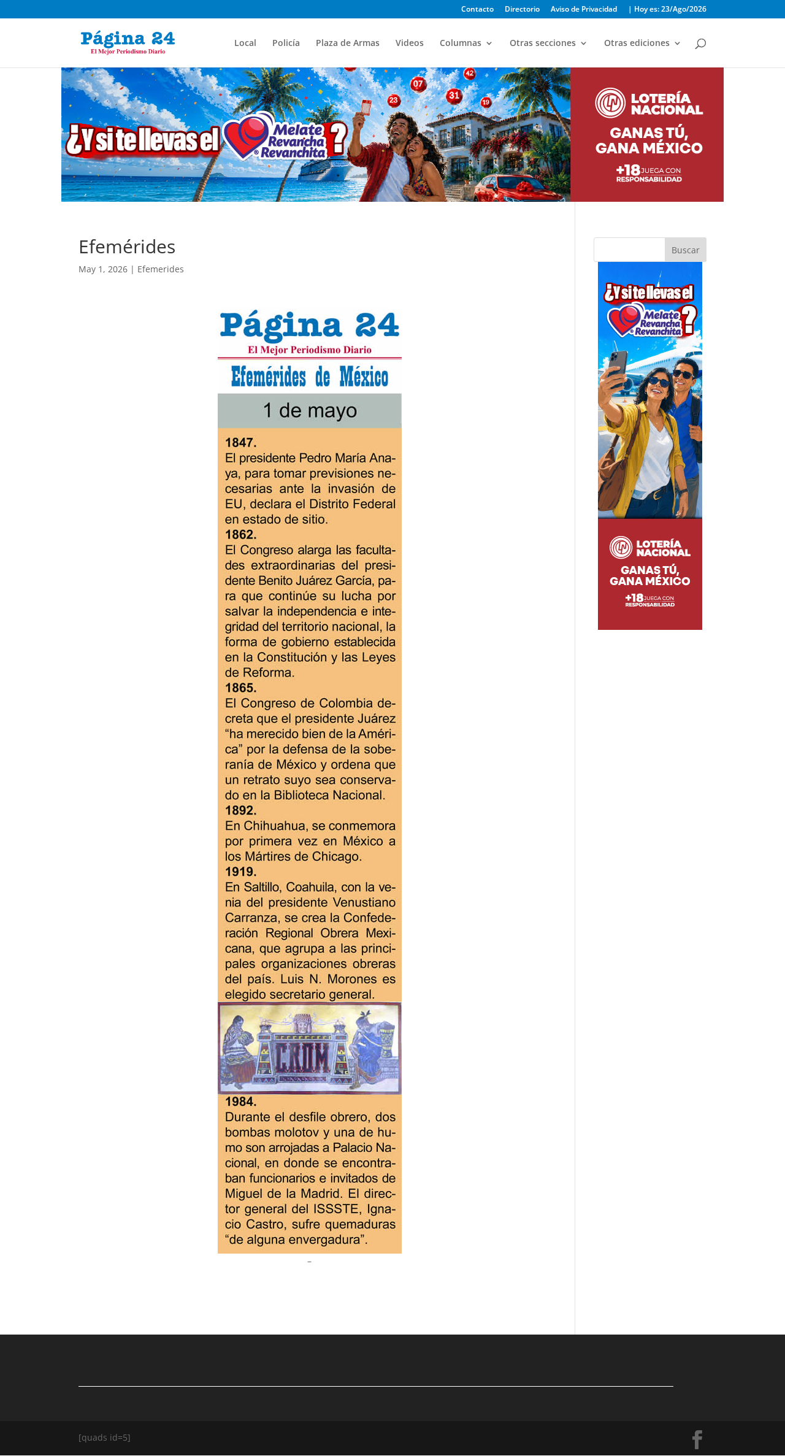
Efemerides (160, 269)
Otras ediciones (637, 43)
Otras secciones (543, 43)
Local (245, 43)
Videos (410, 43)
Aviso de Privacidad (584, 10)
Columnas (460, 43)
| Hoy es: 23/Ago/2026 (667, 10)
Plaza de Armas (348, 43)
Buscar (686, 250)
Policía (286, 43)
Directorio (522, 10)
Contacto (477, 10)
